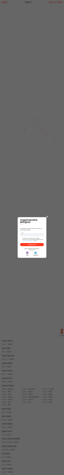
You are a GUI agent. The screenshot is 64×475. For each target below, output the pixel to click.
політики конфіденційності (28, 240)
